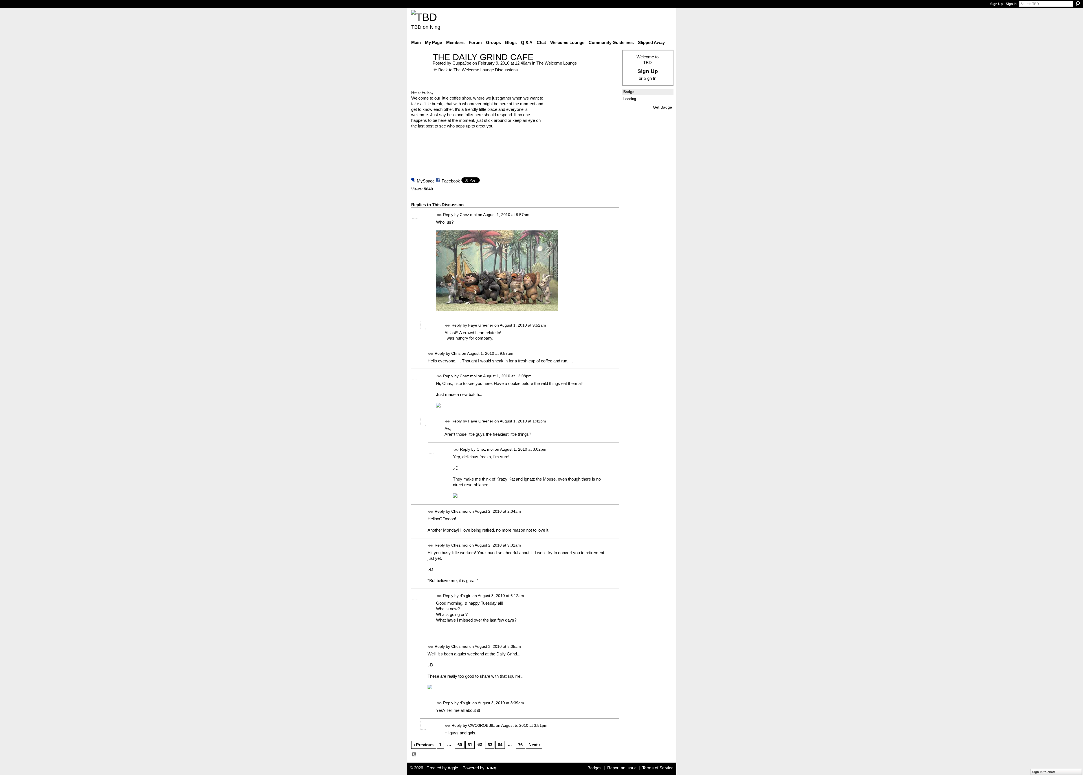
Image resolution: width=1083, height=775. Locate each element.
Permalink (439, 215)
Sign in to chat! (1043, 772)
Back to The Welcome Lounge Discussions (478, 69)
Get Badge (662, 107)
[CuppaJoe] (420, 67)
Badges (594, 768)
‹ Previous (423, 744)
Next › (534, 744)
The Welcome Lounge (556, 63)
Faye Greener (480, 325)
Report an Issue (622, 768)
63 (490, 744)
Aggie (453, 768)
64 (500, 744)
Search (1077, 3)
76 (520, 744)
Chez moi (468, 214)
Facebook (451, 181)
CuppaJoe (461, 63)
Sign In (1011, 4)
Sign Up (996, 4)
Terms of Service (657, 768)
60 (459, 744)
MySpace (426, 181)
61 (470, 744)
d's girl (465, 596)
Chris (456, 353)
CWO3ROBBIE (481, 725)
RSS (414, 754)
